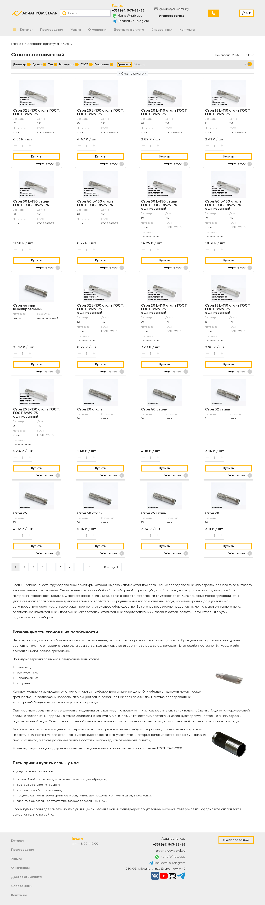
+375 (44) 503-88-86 (128, 10)
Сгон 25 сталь (153, 513)
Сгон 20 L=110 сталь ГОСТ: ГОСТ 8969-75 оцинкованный (164, 309)
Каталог (17, 841)
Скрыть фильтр (132, 73)
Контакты (18, 895)
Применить (124, 64)
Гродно (117, 5)
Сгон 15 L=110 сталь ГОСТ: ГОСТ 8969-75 (227, 112)
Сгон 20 (212, 513)
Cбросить (139, 64)
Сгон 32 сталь (217, 409)
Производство (22, 850)
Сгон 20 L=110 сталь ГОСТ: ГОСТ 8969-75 (164, 112)
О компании (20, 868)
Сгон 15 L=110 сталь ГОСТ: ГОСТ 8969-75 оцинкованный (227, 309)
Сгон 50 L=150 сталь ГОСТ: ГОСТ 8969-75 (31, 203)
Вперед (109, 567)
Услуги (16, 859)
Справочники (21, 886)
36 (88, 567)
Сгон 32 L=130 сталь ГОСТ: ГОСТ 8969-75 (36, 112)
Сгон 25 (20, 513)
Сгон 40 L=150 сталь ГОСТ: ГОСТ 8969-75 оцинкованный (223, 205)
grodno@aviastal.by (174, 9)
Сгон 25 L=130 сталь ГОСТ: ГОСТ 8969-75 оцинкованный (36, 413)
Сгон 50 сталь (89, 513)
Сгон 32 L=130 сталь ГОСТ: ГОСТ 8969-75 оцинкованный (100, 309)
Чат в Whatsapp (130, 15)
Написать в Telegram (133, 21)
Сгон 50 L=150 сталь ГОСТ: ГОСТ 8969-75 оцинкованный (159, 205)
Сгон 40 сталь (154, 409)
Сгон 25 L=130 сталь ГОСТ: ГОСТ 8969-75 (100, 112)
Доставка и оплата (26, 877)
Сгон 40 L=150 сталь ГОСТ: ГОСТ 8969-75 (95, 203)
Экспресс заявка (171, 16)
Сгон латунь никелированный (27, 307)
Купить (36, 156)
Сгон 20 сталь (89, 409)
